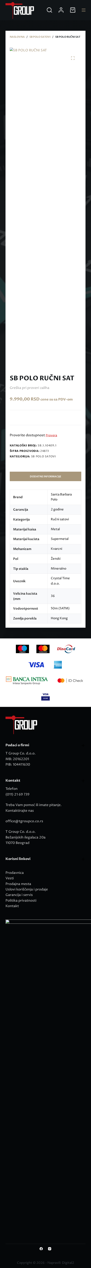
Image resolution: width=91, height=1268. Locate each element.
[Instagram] (49, 1248)
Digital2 (68, 1263)
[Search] (49, 10)
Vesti (10, 878)
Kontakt (12, 906)
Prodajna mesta (18, 884)
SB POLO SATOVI (43, 456)
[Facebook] (41, 1248)
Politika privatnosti (21, 900)
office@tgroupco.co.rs (24, 821)
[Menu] (83, 10)
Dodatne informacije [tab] (45, 476)
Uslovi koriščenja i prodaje (27, 889)
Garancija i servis (19, 895)
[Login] (61, 10)
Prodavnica (15, 872)
